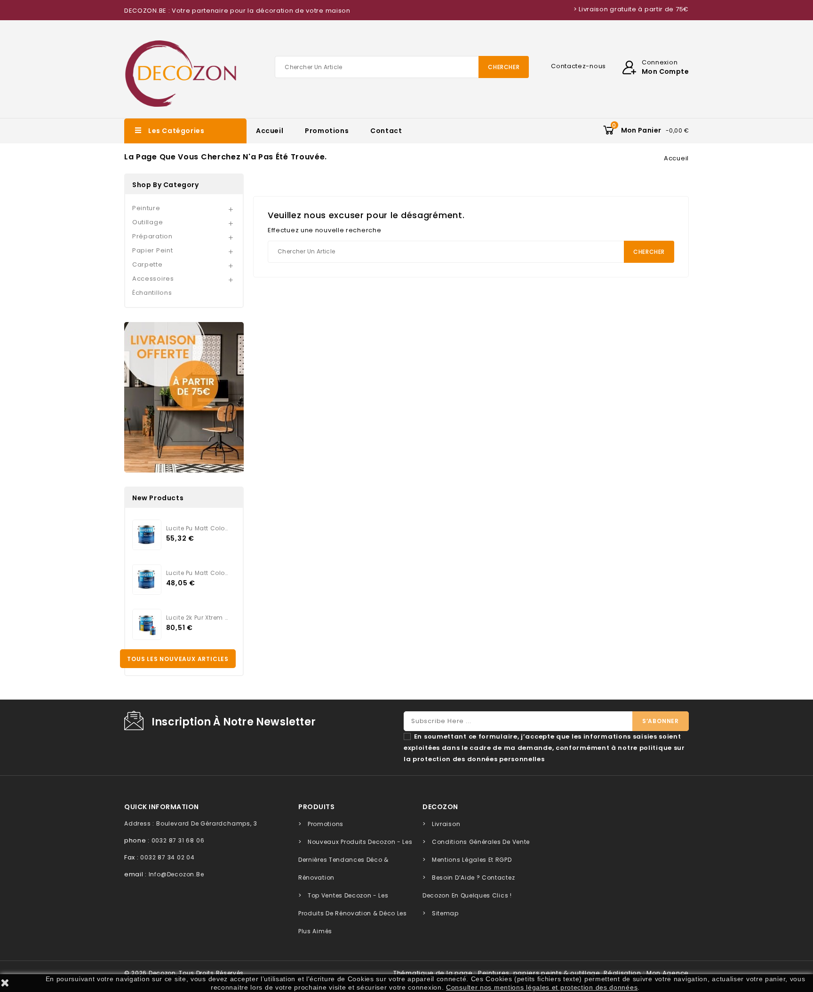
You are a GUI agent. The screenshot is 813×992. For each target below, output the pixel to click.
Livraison (446, 824)
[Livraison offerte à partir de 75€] (184, 397)
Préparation (152, 236)
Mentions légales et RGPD (472, 860)
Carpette (147, 264)
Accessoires (153, 278)
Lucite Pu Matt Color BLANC (197, 573)
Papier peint (152, 250)
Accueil (269, 130)
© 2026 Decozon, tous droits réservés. (185, 973)
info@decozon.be (176, 874)
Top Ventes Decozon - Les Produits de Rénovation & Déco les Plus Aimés (352, 913)
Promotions (327, 130)
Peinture (146, 208)
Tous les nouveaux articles (178, 659)
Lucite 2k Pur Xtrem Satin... (197, 618)
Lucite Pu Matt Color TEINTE (197, 528)
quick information (161, 806)
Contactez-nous (578, 66)
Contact (386, 130)
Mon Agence (667, 972)
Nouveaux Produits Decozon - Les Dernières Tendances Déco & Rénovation (355, 860)
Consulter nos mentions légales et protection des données (542, 987)
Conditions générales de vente (481, 842)
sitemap (445, 913)
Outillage (147, 222)
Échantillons (152, 292)
